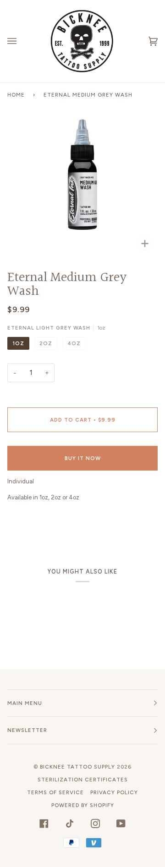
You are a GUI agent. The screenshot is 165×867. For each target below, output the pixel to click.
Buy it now (83, 458)
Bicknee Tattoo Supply (77, 767)
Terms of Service (55, 792)
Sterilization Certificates (83, 779)
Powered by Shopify (82, 805)
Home (16, 95)
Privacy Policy (114, 792)
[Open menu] (21, 41)
